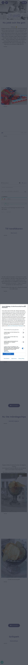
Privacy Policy (21, 358)
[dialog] (14, 332)
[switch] (23, 332)
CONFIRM (8, 353)
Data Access (14, 358)
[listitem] (14, 329)
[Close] (25, 306)
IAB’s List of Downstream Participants (15, 325)
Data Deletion (6, 358)
